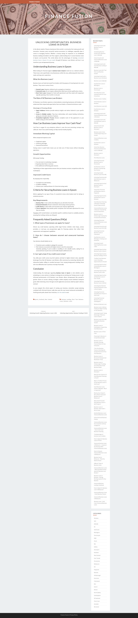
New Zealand (48, 299)
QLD (95, 521)
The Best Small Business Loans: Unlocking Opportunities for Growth (100, 260)
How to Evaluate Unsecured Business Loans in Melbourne (100, 452)
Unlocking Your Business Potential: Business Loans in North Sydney (100, 287)
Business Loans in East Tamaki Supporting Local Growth (100, 133)
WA (95, 544)
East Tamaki (97, 558)
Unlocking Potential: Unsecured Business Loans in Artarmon (100, 222)
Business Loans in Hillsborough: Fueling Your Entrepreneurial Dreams (100, 215)
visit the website (61, 292)
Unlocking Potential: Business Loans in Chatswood (99, 232)
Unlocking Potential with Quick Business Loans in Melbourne (100, 179)
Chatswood (97, 581)
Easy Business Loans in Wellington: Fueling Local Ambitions (100, 238)
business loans (68, 301)
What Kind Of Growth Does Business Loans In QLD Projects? (99, 402)
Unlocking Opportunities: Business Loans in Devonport (100, 185)
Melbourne (96, 564)
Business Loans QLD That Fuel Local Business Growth (100, 71)
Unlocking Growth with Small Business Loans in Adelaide (100, 121)
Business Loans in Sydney (100, 99)
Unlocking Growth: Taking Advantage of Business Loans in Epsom (100, 314)
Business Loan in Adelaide (100, 81)
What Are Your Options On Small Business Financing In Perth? (100, 376)
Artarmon (96, 578)
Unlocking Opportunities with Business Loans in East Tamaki (100, 276)
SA (94, 526)
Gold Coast (96, 529)
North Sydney (97, 592)
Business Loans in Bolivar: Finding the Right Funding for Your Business (100, 308)
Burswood (96, 607)
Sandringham (97, 595)
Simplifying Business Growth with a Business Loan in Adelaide (100, 53)
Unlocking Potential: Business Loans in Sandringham (99, 299)
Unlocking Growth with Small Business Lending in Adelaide (100, 65)
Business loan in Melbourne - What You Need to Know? (99, 459)
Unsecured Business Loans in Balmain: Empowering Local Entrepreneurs (100, 209)
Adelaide (96, 524)
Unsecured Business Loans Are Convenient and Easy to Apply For (100, 423)
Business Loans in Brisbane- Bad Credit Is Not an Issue (99, 408)
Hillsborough (97, 575)
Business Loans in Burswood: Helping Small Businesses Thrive (100, 357)
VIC (95, 567)
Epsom (36, 299)
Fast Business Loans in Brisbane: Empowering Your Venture (99, 168)
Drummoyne (97, 535)
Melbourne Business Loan (100, 304)
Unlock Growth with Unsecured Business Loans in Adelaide (100, 59)
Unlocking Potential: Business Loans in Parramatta (99, 162)
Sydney (95, 547)
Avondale (96, 604)
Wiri (95, 584)
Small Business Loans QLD (100, 106)
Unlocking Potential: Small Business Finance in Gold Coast (100, 293)
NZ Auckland (97, 598)
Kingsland (96, 569)
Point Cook (97, 601)
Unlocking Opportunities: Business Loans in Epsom (58, 43)
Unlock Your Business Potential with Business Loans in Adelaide (100, 148)
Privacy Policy (74, 615)
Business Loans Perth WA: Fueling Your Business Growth (100, 321)
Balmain (96, 572)
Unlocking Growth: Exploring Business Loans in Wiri (100, 245)
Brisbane (96, 518)
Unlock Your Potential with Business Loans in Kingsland (99, 191)
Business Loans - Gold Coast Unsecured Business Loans (100, 503)
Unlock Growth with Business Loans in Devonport (99, 127)
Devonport (96, 549)
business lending (66, 299)
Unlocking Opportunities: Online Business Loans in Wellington (100, 266)
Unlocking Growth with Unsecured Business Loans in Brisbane (100, 115)
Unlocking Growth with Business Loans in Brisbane (99, 47)
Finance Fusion (34, 2)
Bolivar (96, 589)
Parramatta (97, 561)
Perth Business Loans (99, 157)
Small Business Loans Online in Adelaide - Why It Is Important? (100, 388)
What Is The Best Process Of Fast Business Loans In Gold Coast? (100, 382)
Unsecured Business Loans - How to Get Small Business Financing (100, 429)
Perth (95, 541)
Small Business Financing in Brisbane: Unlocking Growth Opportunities (100, 203)
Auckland (41, 299)
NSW (95, 538)
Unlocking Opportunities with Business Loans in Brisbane (100, 197)
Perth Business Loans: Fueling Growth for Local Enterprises (100, 94)
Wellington (97, 532)
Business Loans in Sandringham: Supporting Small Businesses (100, 327)
